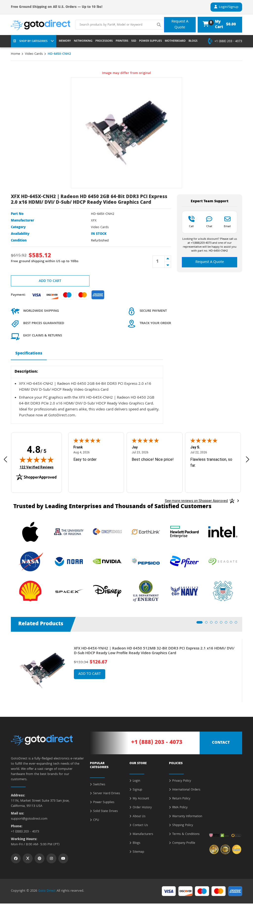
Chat (209, 226)
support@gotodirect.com (29, 819)
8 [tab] (237, 623)
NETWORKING (83, 41)
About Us (139, 816)
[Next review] (247, 459)
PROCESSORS (104, 41)
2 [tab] (207, 623)
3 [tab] (212, 623)
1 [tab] (199, 623)
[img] (36, 459)
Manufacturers (143, 834)
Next (245, 667)
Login (136, 781)
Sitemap (138, 852)
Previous (7, 667)
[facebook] (16, 858)
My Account (141, 798)
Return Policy (181, 798)
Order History (142, 807)
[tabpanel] (126, 670)
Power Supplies (103, 802)
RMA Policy (180, 807)
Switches (99, 784)
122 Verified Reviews (37, 467)
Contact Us (140, 825)
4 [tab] (217, 623)
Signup (137, 790)
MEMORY (65, 41)
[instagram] (51, 858)
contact (221, 743)
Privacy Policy (181, 781)
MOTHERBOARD (175, 41)
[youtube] (63, 858)
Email (227, 226)
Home (15, 54)
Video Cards (34, 54)
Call (191, 226)
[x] (28, 858)
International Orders (186, 790)
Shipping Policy (182, 825)
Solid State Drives (105, 811)
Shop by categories (33, 41)
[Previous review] (5, 459)
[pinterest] (39, 858)
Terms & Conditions (186, 834)
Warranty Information (187, 816)
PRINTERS (122, 41)
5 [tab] (222, 623)
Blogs (136, 843)
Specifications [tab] (28, 354)
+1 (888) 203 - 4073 (228, 42)
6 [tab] (227, 623)
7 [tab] (232, 623)
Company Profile (183, 843)
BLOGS (193, 41)
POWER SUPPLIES (150, 41)
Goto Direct (47, 891)
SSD (133, 41)
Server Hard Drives (106, 793)
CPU (96, 820)
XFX (94, 220)
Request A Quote (179, 24)
